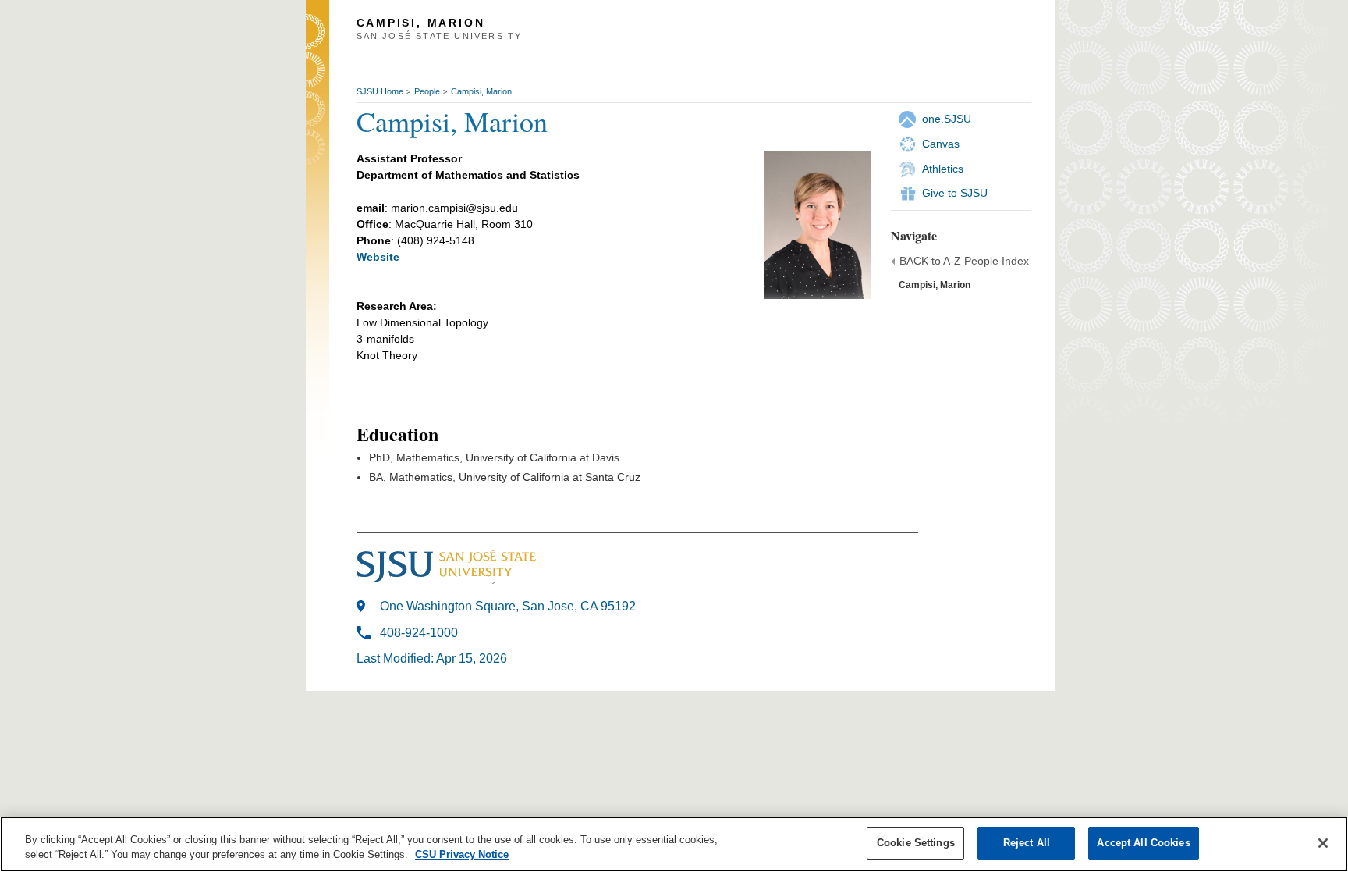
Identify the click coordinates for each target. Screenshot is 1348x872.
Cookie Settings (916, 843)
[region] (674, 844)
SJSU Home (380, 91)
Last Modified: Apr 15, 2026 (432, 658)
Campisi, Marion (481, 91)
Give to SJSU (955, 193)
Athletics (942, 168)
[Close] (1323, 843)
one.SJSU (946, 118)
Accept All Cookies (1143, 843)
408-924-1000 (419, 632)
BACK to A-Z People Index (964, 260)
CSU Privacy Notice (462, 855)
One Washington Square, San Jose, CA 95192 (508, 606)
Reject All (1026, 843)
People (427, 91)
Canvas (941, 143)
